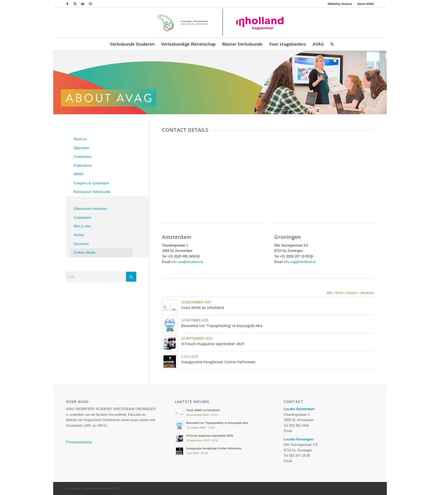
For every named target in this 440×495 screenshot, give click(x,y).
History (79, 235)
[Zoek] (330, 44)
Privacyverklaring (78, 442)
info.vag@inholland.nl (299, 262)
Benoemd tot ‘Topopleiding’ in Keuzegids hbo (222, 325)
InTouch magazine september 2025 (212, 343)
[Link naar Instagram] (90, 4)
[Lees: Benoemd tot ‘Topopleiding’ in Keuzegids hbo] (179, 425)
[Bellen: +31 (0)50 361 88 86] (311, 256)
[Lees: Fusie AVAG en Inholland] (179, 413)
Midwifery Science (340, 3)
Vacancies (81, 244)
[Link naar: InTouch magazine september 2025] (169, 343)
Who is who (82, 226)
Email (288, 431)
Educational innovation (90, 209)
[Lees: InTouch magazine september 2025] (179, 438)
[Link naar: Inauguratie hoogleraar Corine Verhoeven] (169, 361)
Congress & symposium (91, 183)
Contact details (85, 252)
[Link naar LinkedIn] (82, 4)
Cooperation (82, 157)
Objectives (81, 148)
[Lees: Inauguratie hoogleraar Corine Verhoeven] (179, 451)
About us (80, 139)
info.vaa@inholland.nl (187, 262)
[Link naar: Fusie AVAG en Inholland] (169, 307)
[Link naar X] (75, 4)
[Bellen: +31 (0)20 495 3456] (198, 256)
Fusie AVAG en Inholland (202, 307)
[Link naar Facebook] (67, 4)
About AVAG (365, 3)
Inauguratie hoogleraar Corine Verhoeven (218, 361)
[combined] (220, 22)
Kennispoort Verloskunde (92, 192)
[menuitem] (340, 4)
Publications (83, 165)
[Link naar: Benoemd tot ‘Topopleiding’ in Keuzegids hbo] (169, 325)
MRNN (78, 174)
